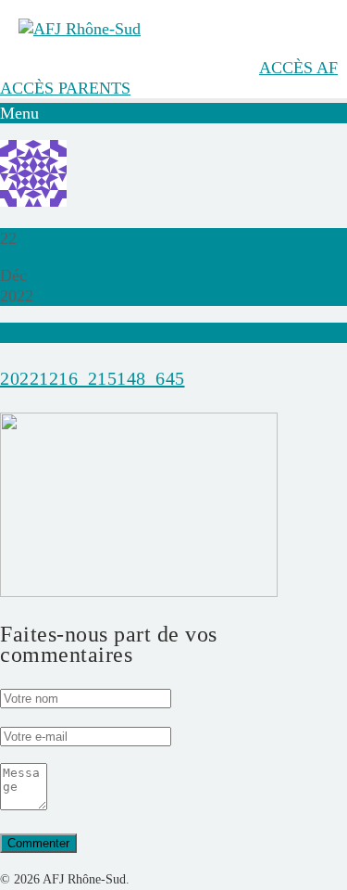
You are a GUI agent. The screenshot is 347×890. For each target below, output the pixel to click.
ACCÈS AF (298, 67)
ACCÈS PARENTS (65, 88)
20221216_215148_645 (92, 378)
